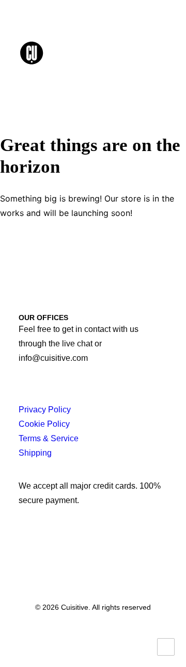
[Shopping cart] (131, 52)
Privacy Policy (45, 409)
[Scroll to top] (166, 646)
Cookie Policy (44, 424)
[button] (162, 52)
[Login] (115, 52)
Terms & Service (49, 438)
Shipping (35, 452)
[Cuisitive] (43, 52)
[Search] (98, 52)
